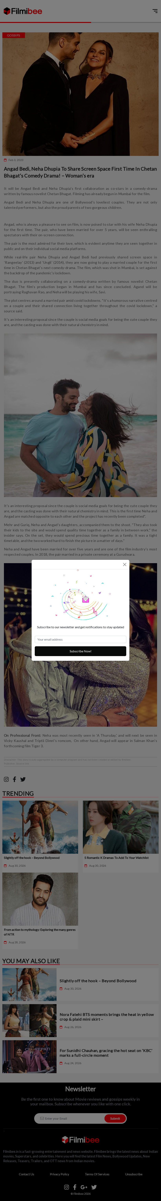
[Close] (125, 564)
